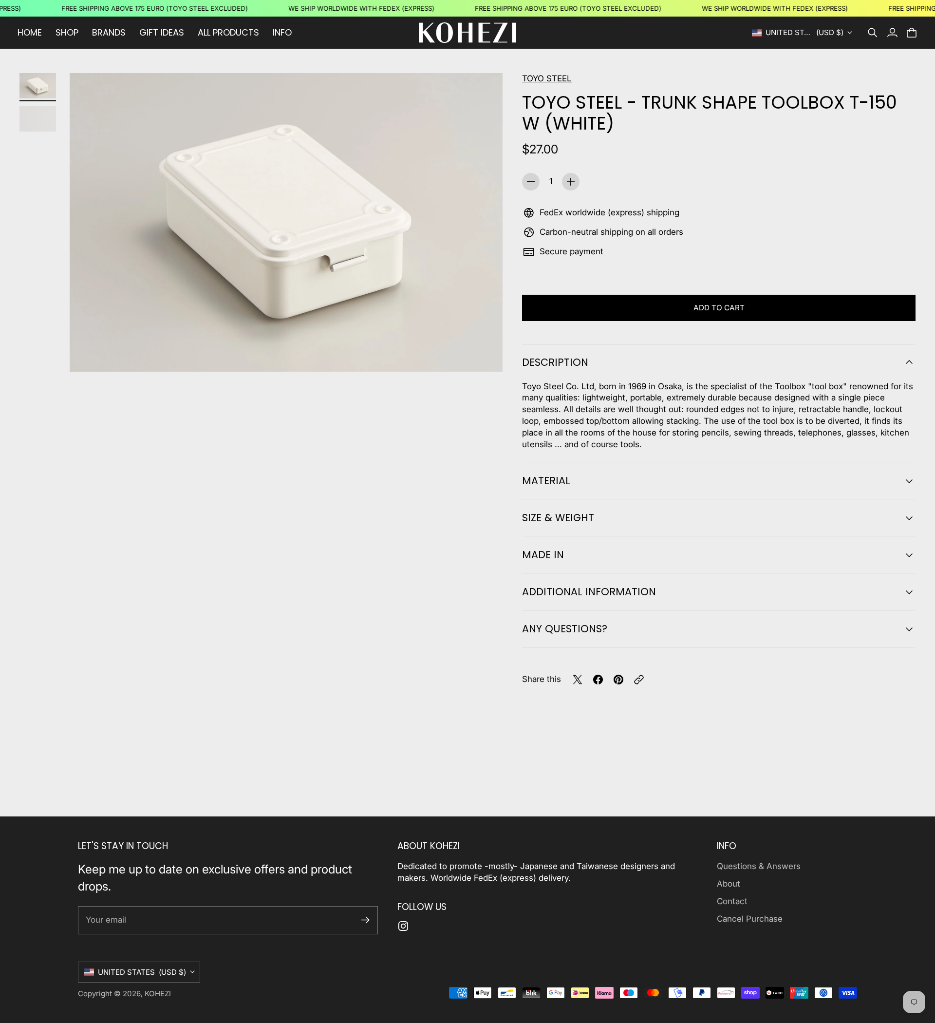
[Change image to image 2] (37, 119)
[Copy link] (639, 679)
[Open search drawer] (872, 32)
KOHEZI (158, 993)
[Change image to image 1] (37, 85)
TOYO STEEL (547, 78)
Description (555, 362)
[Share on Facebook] (598, 679)
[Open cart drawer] (911, 32)
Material (546, 481)
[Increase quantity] (571, 181)
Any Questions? (564, 629)
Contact (732, 901)
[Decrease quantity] (531, 181)
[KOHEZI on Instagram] (403, 926)
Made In (543, 555)
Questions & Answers (759, 866)
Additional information (589, 592)
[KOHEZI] (467, 32)
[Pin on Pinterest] (618, 679)
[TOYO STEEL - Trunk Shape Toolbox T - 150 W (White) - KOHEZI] (286, 222)
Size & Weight (558, 518)
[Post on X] (577, 679)
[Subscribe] (365, 920)
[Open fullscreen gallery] (484, 353)
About (728, 884)
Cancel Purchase (750, 919)
